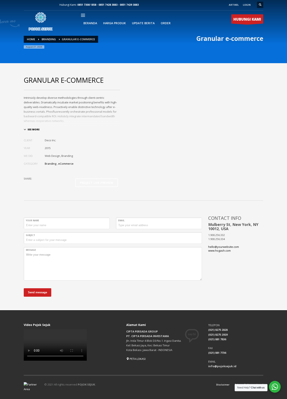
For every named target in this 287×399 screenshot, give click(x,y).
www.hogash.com (219, 250)
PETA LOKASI (137, 359)
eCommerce (66, 163)
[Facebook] (27, 5)
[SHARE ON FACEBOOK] (34, 184)
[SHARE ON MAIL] (56, 184)
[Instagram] (33, 5)
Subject (30, 235)
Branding (50, 163)
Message (31, 249)
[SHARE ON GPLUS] (41, 184)
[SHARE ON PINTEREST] (49, 184)
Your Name (32, 220)
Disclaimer (222, 384)
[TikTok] (52, 5)
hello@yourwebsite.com (223, 247)
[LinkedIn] (46, 5)
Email (121, 220)
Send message (37, 292)
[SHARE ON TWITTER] (27, 184)
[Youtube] (39, 5)
